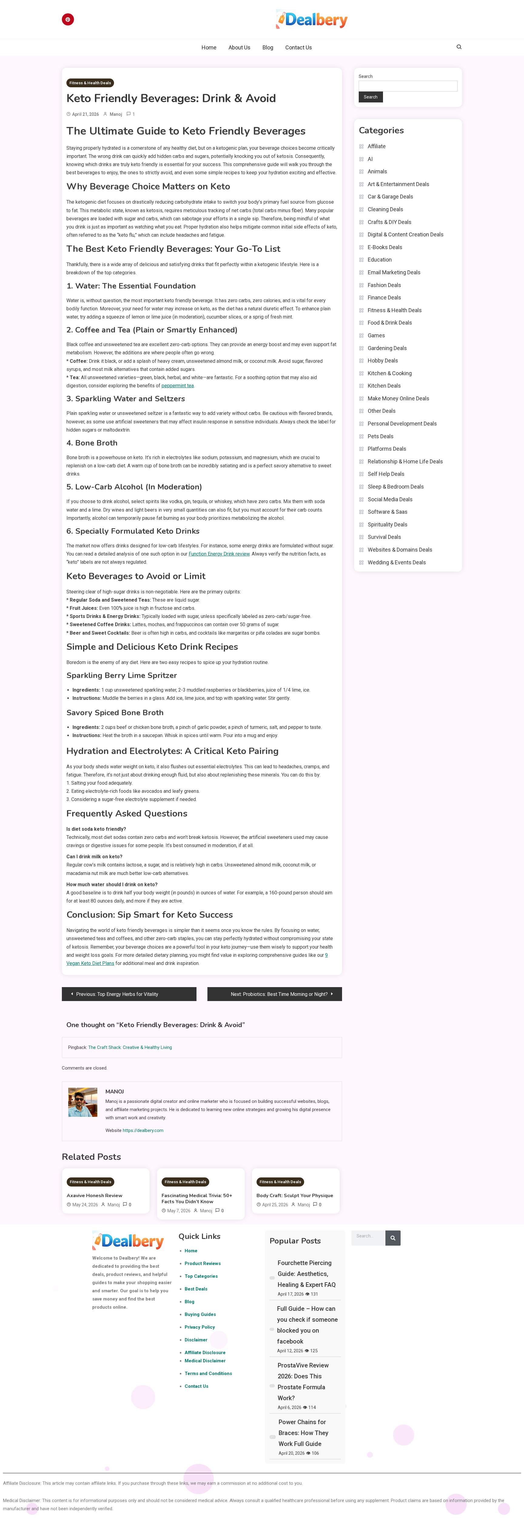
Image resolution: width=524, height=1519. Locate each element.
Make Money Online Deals (398, 398)
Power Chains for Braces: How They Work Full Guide (303, 1432)
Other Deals (382, 411)
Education (380, 259)
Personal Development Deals (402, 423)
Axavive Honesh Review (95, 1196)
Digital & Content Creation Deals (406, 234)
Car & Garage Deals (390, 196)
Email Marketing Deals (394, 272)
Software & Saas (388, 512)
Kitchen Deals (384, 385)
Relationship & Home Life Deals (405, 461)
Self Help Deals (386, 474)
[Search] (393, 1238)
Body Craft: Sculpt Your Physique (295, 1196)
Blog (268, 47)
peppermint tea (178, 386)
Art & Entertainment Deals (398, 184)
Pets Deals (381, 436)
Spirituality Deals (388, 524)
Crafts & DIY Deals (389, 222)
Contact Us (298, 47)
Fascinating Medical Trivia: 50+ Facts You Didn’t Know (197, 1199)
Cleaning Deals (385, 209)
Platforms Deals (387, 449)
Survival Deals (384, 537)
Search (366, 76)
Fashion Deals (384, 285)
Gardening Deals (387, 348)
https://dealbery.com (143, 1130)
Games (376, 335)
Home (209, 47)
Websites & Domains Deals (400, 549)
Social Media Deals (390, 499)
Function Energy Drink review (219, 554)
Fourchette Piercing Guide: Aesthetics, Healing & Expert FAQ (307, 1273)
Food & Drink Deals (390, 322)
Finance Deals (384, 297)
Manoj (116, 114)
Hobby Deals (383, 360)
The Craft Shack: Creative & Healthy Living (130, 1047)
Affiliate (377, 146)
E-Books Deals (385, 247)
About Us (239, 47)
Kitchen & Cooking (390, 373)
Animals (377, 171)
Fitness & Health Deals (90, 83)
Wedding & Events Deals (397, 562)
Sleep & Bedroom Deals (396, 486)
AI (370, 159)
